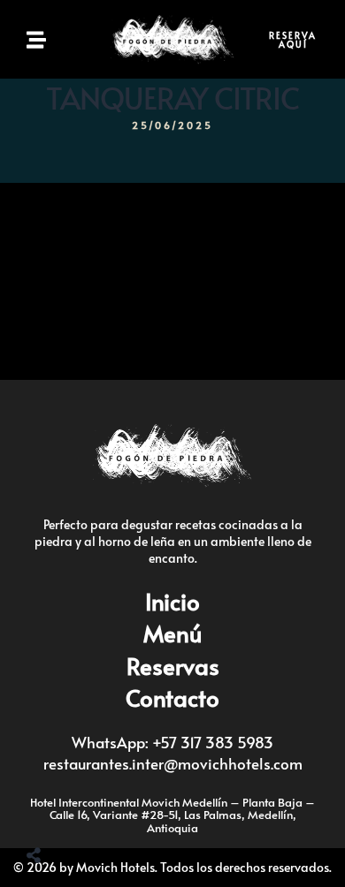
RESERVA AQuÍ (293, 39)
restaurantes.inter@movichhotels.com (173, 763)
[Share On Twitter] (77, 810)
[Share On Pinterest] (105, 810)
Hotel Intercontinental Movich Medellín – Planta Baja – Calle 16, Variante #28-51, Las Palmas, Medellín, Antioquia (172, 815)
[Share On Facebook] (48, 810)
